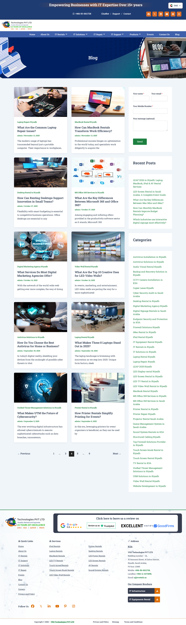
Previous (24, 453)
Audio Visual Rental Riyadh (147, 266)
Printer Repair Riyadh (144, 414)
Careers (21, 589)
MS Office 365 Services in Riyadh (89, 192)
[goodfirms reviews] (147, 525)
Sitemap (115, 622)
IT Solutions (79, 34)
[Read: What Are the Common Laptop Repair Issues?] (40, 102)
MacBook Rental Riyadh (86, 122)
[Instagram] (73, 606)
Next (117, 453)
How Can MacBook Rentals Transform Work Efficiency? (93, 129)
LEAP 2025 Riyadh (142, 366)
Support (116, 13)
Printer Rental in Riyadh (86, 407)
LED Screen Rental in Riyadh (148, 376)
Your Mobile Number (143, 106)
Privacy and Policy (26, 594)
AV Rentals (93, 565)
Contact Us (164, 34)
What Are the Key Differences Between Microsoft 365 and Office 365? (96, 201)
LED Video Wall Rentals (59, 575)
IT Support (23, 560)
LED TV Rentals (56, 560)
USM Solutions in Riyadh (146, 476)
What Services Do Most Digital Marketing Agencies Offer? (36, 273)
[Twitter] (41, 606)
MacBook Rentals (57, 555)
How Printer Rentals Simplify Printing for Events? (94, 414)
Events (150, 34)
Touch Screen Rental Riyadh (147, 458)
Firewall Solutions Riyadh (146, 327)
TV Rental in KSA (142, 463)
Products (134, 34)
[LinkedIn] (49, 606)
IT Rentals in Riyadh (143, 346)
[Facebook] (32, 606)
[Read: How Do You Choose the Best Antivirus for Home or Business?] (40, 317)
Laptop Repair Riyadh (27, 122)
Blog (177, 34)
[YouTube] (57, 606)
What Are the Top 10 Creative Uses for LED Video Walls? (97, 273)
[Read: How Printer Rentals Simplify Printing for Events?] (98, 388)
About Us (45, 34)
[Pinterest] (65, 606)
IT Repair (98, 34)
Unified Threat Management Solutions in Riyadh (39, 407)
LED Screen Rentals (97, 560)
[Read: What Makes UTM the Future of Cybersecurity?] (40, 388)
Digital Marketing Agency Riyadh (32, 266)
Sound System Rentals (98, 570)
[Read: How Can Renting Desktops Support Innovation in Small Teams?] (40, 172)
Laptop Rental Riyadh (84, 337)
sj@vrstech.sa (140, 577)
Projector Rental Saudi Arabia (148, 418)
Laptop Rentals (55, 551)
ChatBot (105, 13)
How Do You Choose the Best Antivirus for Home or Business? (38, 344)
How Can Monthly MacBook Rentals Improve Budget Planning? (147, 211)
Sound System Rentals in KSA (148, 432)
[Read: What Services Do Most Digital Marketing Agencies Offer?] (40, 246)
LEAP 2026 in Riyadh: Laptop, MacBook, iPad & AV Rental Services (148, 183)
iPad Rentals (54, 546)
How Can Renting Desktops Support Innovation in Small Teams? (40, 199)
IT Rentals (60, 34)
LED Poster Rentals (97, 555)
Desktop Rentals (96, 551)
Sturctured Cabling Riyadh (146, 436)
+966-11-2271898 (143, 573)
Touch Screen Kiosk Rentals (61, 570)
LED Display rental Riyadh (146, 371)
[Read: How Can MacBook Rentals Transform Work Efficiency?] (98, 102)
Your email (156, 93)
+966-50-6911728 (83, 13)
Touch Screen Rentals (58, 565)
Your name (138, 93)
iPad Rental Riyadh (143, 337)
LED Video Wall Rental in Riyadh (150, 386)
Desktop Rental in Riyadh (28, 192)
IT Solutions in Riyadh (144, 351)
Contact (127, 13)
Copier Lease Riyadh (143, 288)
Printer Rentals (95, 546)
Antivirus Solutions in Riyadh (30, 337)
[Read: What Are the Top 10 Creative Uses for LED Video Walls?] (98, 246)
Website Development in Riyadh (149, 486)
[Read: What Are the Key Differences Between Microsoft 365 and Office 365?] (98, 172)
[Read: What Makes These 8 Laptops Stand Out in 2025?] (98, 317)
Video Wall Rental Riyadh (86, 266)
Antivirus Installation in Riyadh (149, 256)
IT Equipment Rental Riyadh (147, 342)
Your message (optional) (144, 118)
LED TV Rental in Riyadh (146, 381)
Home (32, 34)
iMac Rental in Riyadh (144, 332)
